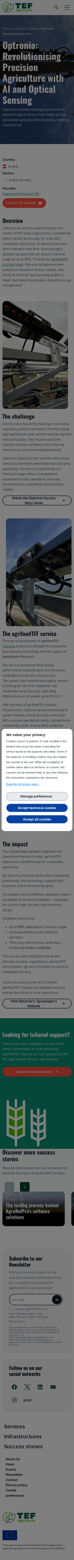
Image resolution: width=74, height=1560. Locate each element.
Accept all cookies (37, 819)
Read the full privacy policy (23, 784)
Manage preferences (37, 796)
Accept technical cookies (37, 808)
